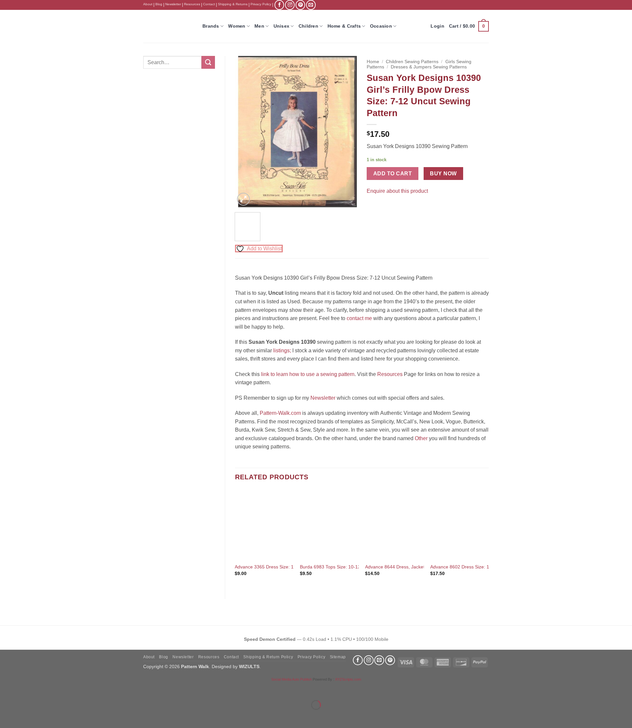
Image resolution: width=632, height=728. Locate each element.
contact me (359, 318)
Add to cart (392, 173)
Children (308, 26)
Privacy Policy (260, 4)
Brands (210, 26)
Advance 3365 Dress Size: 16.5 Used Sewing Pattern (290, 566)
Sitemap (338, 657)
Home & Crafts (344, 26)
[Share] (45, 688)
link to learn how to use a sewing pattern (308, 374)
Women (236, 26)
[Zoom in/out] (6, 688)
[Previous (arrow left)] (6, 716)
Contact (209, 4)
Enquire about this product (397, 191)
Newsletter (173, 4)
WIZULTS (249, 666)
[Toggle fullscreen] (25, 688)
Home (373, 61)
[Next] (346, 131)
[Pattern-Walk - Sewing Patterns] (168, 26)
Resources (192, 4)
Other (421, 438)
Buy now (443, 173)
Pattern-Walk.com (280, 413)
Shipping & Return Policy (268, 657)
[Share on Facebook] (372, 207)
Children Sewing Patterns (412, 61)
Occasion (381, 26)
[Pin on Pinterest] (384, 207)
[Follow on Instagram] (290, 5)
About (147, 4)
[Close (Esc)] (64, 688)
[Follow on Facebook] (279, 5)
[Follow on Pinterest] (300, 5)
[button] (469, 26)
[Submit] (208, 62)
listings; (282, 350)
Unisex (282, 26)
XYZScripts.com (348, 679)
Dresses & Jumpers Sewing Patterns (429, 66)
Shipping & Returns (233, 4)
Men (259, 26)
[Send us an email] (311, 5)
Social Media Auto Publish (291, 679)
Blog (158, 4)
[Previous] (245, 131)
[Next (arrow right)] (25, 716)
